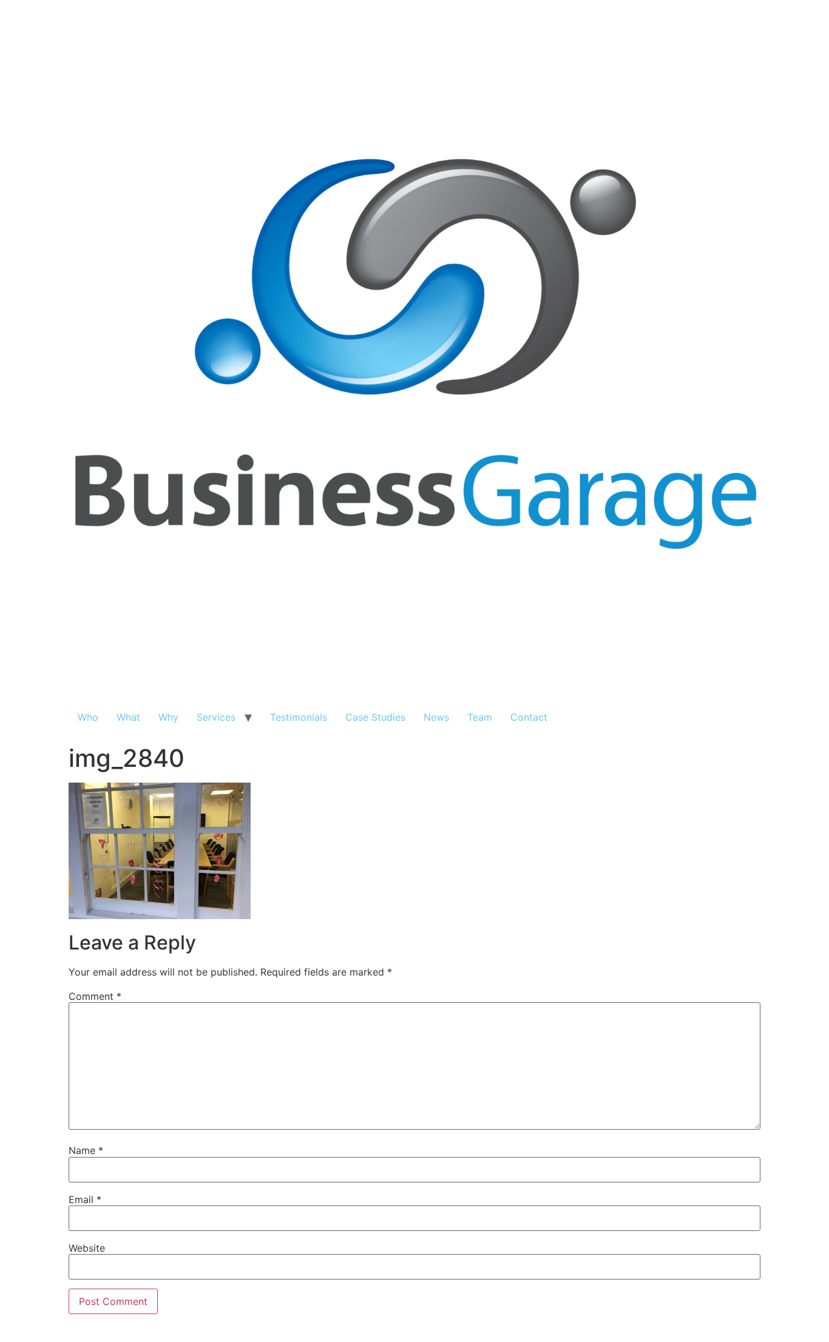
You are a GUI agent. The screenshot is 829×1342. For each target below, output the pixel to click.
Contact (528, 717)
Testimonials (298, 717)
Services (216, 717)
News (436, 717)
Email (85, 1199)
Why (168, 717)
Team (479, 717)
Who (88, 717)
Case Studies (375, 717)
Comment (95, 996)
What (128, 717)
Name (86, 1150)
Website (87, 1248)
